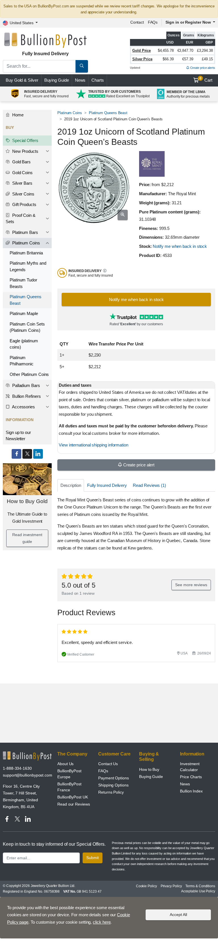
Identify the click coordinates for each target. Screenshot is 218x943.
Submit (92, 857)
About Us (65, 763)
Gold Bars (21, 161)
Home (17, 114)
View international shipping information (93, 444)
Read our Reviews (73, 804)
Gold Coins (22, 172)
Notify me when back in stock (180, 246)
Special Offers (24, 140)
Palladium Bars (25, 385)
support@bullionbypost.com (27, 775)
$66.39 (168, 59)
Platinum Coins (69, 113)
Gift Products (23, 204)
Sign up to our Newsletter (18, 435)
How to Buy (149, 769)
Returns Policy (111, 792)
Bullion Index (191, 791)
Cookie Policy (146, 886)
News (80, 80)
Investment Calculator (190, 766)
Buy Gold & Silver (22, 80)
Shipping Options (113, 785)
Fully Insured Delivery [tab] (107, 485)
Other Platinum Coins (29, 374)
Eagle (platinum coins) (24, 344)
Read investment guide (27, 538)
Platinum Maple (24, 313)
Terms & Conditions (200, 886)
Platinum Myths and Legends (28, 266)
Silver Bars (21, 183)
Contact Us (108, 763)
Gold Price (141, 50)
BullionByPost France (69, 787)
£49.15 (207, 59)
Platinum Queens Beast (108, 113)
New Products (24, 151)
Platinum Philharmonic (21, 361)
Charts (97, 80)
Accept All (178, 914)
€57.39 (187, 59)
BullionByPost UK (72, 797)
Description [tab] (70, 485)
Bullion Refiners (26, 396)
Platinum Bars (24, 232)
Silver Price (142, 59)
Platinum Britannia (26, 252)
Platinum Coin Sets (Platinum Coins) (27, 327)
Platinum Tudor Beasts (23, 283)
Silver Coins (22, 194)
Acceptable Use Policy (198, 891)
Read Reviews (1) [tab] (149, 485)
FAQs (153, 22)
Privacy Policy (171, 886)
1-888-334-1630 (17, 768)
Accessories (23, 406)
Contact (137, 22)
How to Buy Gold (27, 501)
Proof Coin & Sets (20, 218)
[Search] (82, 66)
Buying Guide (56, 80)
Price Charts (191, 777)
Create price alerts (202, 67)
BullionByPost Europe (69, 774)
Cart (206, 80)
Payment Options (113, 778)
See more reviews (191, 584)
